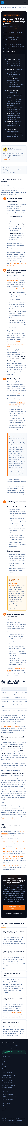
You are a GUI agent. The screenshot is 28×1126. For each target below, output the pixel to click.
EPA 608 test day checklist (11, 865)
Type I (3, 1061)
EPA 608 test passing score (9, 1096)
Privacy (4, 1123)
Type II (3, 1064)
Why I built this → (7, 159)
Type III (4, 1066)
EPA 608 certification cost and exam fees (15, 344)
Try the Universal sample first (14, 913)
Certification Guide (10, 7)
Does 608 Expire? (7, 1087)
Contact (13, 1123)
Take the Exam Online (7, 1099)
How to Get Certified (8, 1080)
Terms (8, 1123)
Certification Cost (7, 1082)
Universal (4, 1068)
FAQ (14, 172)
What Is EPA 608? (6, 1078)
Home (2, 7)
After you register (7, 172)
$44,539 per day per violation (10, 726)
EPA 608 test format (7, 1094)
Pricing (4, 1108)
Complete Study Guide (8, 1075)
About (3, 1110)
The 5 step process (7, 170)
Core (3, 1059)
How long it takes (18, 170)
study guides (19, 393)
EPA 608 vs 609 (20, 289)
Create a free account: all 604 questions (14, 907)
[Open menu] (25, 2)
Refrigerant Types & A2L (8, 1085)
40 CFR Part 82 (16, 29)
